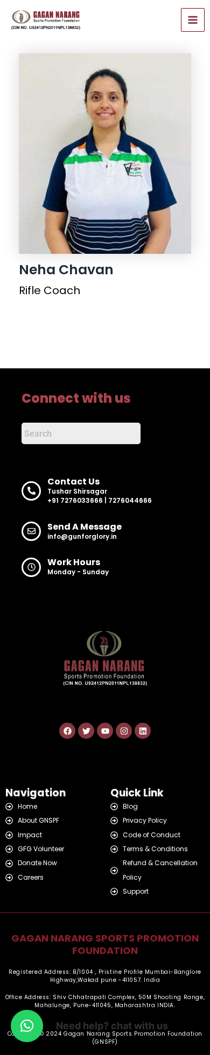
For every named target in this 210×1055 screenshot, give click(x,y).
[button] (27, 1026)
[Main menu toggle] (193, 20)
